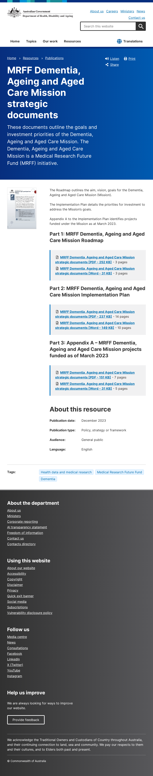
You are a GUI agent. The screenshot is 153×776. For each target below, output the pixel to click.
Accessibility (16, 574)
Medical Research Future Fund (119, 472)
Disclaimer (15, 585)
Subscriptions (17, 607)
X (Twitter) (15, 665)
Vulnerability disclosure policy (29, 613)
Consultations (17, 648)
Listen (114, 59)
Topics (31, 41)
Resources (72, 41)
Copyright (14, 579)
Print (131, 59)
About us (97, 11)
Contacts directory (21, 544)
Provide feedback (26, 720)
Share (114, 65)
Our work (50, 41)
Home (15, 41)
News (141, 11)
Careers (112, 11)
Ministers (127, 11)
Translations (133, 41)
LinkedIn (13, 659)
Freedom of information (25, 533)
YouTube (13, 670)
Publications (54, 58)
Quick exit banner (20, 596)
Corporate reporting (22, 522)
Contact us (136, 18)
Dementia (48, 479)
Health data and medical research (66, 472)
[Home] (40, 12)
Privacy (12, 590)
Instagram (14, 676)
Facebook (14, 654)
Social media (16, 602)
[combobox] (108, 26)
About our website (21, 568)
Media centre (17, 637)
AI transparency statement (27, 527)
